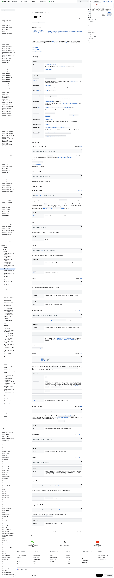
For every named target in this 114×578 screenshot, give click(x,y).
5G (34, 563)
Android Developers (35, 12)
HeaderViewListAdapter (56, 31)
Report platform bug (101, 553)
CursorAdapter (48, 31)
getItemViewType (49, 101)
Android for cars (53, 559)
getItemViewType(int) (37, 162)
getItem (47, 90)
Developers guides (85, 556)
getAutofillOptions (50, 79)
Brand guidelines (28, 575)
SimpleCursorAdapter (37, 32)
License (22, 575)
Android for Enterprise (21, 555)
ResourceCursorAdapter (71, 31)
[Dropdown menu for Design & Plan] (28, 1)
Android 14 (68, 559)
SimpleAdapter (79, 31)
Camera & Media (36, 559)
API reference (5, 5)
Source (18, 559)
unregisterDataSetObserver (52, 132)
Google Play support (101, 557)
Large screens (52, 553)
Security (18, 557)
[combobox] (83, 1)
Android (18, 553)
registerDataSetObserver (51, 127)
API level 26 (80, 190)
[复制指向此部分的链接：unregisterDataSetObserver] (48, 505)
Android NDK (84, 562)
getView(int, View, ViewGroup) (70, 103)
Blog (51, 1)
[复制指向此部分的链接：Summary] (39, 57)
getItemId (48, 96)
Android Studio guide (86, 554)
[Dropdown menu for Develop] (36, 1)
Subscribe (99, 575)
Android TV (52, 561)
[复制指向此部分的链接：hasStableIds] (40, 434)
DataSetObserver (61, 127)
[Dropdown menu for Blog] (54, 1)
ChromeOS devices (53, 557)
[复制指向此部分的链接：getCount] (38, 222)
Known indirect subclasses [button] (57, 31)
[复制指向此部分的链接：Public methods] (43, 186)
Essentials (14, 1)
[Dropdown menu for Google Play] (46, 1)
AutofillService (74, 81)
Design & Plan (24, 1)
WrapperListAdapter (62, 32)
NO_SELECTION (49, 69)
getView (47, 107)
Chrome (37, 569)
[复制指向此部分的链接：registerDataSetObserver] (47, 481)
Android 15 (68, 557)
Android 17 (68, 553)
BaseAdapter (42, 31)
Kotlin (77, 19)
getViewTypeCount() (36, 164)
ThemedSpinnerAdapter (53, 32)
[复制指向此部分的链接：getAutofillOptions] (43, 190)
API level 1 (80, 16)
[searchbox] (8, 10)
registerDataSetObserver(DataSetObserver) (55, 136)
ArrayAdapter (35, 31)
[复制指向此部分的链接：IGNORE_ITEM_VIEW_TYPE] (48, 146)
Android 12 (68, 563)
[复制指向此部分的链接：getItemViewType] (43, 310)
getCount (48, 85)
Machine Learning (36, 555)
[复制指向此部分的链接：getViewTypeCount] (43, 406)
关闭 (103, 14)
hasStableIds (49, 119)
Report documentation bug (103, 555)
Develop (33, 1)
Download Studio (85, 560)
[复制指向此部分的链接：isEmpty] (37, 457)
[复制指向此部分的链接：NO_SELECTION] (42, 172)
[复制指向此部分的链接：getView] (37, 353)
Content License (62, 531)
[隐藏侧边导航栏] (14, 576)
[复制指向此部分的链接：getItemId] (38, 278)
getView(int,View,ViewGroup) (65, 157)
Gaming (35, 553)
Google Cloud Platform (51, 569)
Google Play (42, 1)
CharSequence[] (36, 80)
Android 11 (68, 565)
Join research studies (102, 559)
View (67, 42)
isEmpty (47, 124)
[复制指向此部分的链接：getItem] (37, 246)
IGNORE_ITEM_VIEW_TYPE (51, 64)
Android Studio (106, 1)
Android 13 (68, 561)
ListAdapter (63, 31)
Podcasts (19, 565)
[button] (7, 13)
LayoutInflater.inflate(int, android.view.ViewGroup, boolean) (61, 368)
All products (60, 569)
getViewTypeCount (50, 112)
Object (38, 90)
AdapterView (55, 41)
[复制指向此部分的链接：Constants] (40, 142)
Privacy (34, 561)
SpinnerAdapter (45, 32)
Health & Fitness (36, 557)
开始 (109, 14)
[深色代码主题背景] (81, 150)
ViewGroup (67, 107)
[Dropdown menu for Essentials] (18, 1)
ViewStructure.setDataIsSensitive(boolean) (53, 208)
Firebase (43, 569)
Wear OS (51, 555)
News (18, 561)
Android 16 (68, 555)
